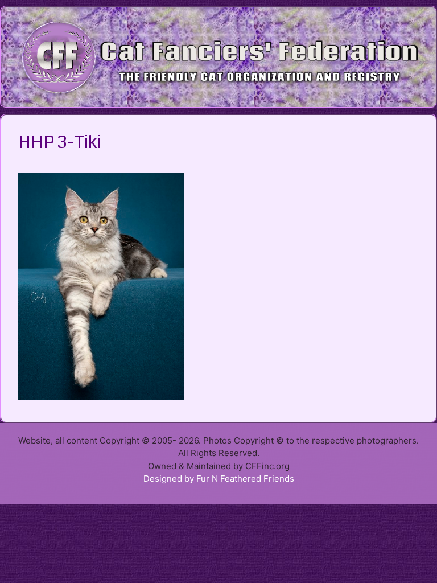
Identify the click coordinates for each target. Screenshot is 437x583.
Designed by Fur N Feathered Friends (218, 478)
